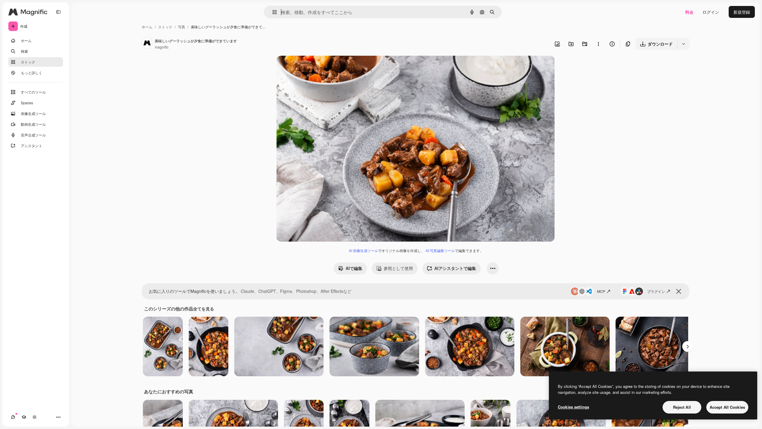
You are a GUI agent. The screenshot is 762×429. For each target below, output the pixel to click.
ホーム (147, 26)
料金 (689, 12)
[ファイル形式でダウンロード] (683, 44)
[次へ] (687, 346)
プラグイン (656, 291)
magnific (161, 46)
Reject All (682, 407)
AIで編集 (354, 268)
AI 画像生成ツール (363, 250)
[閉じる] (678, 291)
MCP (601, 291)
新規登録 (741, 12)
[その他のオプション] (598, 44)
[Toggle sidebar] (58, 12)
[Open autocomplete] (272, 12)
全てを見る (203, 309)
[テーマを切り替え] (34, 417)
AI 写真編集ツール (440, 250)
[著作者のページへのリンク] (147, 44)
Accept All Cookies (727, 407)
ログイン (710, 12)
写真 (181, 26)
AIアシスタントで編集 (455, 268)
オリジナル (317, 67)
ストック (165, 26)
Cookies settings (573, 407)
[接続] (13, 417)
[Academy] (24, 417)
